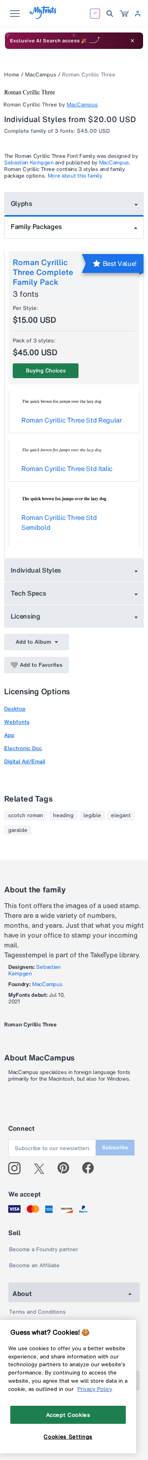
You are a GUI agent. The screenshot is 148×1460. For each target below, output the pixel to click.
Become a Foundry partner (43, 1249)
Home (11, 75)
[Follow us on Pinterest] (67, 1168)
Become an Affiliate (34, 1265)
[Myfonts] (43, 16)
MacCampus (40, 75)
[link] (124, 13)
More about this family (75, 176)
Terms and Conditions (37, 1312)
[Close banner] (132, 41)
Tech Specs (28, 593)
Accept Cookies (68, 1415)
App (9, 735)
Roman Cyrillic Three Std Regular (71, 420)
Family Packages (36, 226)
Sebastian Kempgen (29, 162)
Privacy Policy (94, 1389)
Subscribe (115, 1147)
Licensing (25, 616)
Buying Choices (46, 370)
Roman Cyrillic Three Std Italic (67, 469)
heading (63, 815)
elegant (121, 815)
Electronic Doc (23, 748)
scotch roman (25, 815)
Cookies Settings (68, 1436)
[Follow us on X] (42, 1168)
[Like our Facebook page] (91, 1168)
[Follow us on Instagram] (17, 1168)
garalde (18, 830)
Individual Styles (36, 570)
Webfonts (17, 722)
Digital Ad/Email (24, 761)
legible (92, 815)
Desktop (14, 709)
